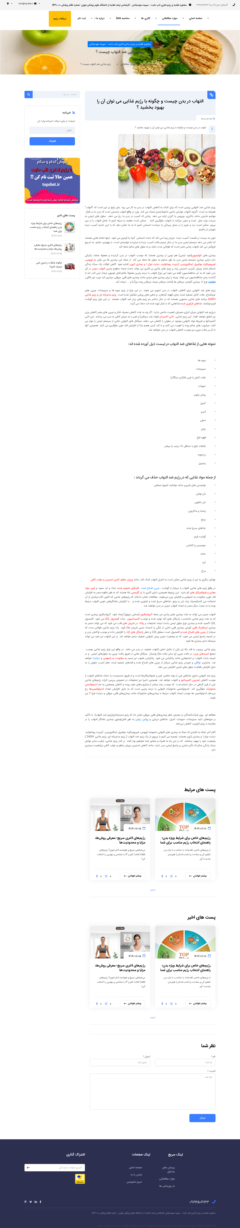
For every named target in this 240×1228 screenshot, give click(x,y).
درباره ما (100, 18)
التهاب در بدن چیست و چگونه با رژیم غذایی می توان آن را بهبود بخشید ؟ (150, 104)
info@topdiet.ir (26, 3)
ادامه (152, 890)
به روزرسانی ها (167, 1186)
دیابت (212, 281)
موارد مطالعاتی (128, 64)
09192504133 (199, 1202)
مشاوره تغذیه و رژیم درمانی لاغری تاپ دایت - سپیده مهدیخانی (120, 44)
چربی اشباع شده (150, 588)
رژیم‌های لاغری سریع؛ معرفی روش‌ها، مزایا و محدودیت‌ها (120, 840)
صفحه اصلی (151, 64)
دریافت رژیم (60, 18)
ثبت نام (82, 18)
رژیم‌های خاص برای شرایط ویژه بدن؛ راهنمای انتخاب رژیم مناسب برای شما (185, 840)
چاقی (197, 662)
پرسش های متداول (168, 1170)
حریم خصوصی (134, 1182)
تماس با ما (136, 1175)
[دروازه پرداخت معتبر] (80, 1179)
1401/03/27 (206, 119)
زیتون (138, 719)
